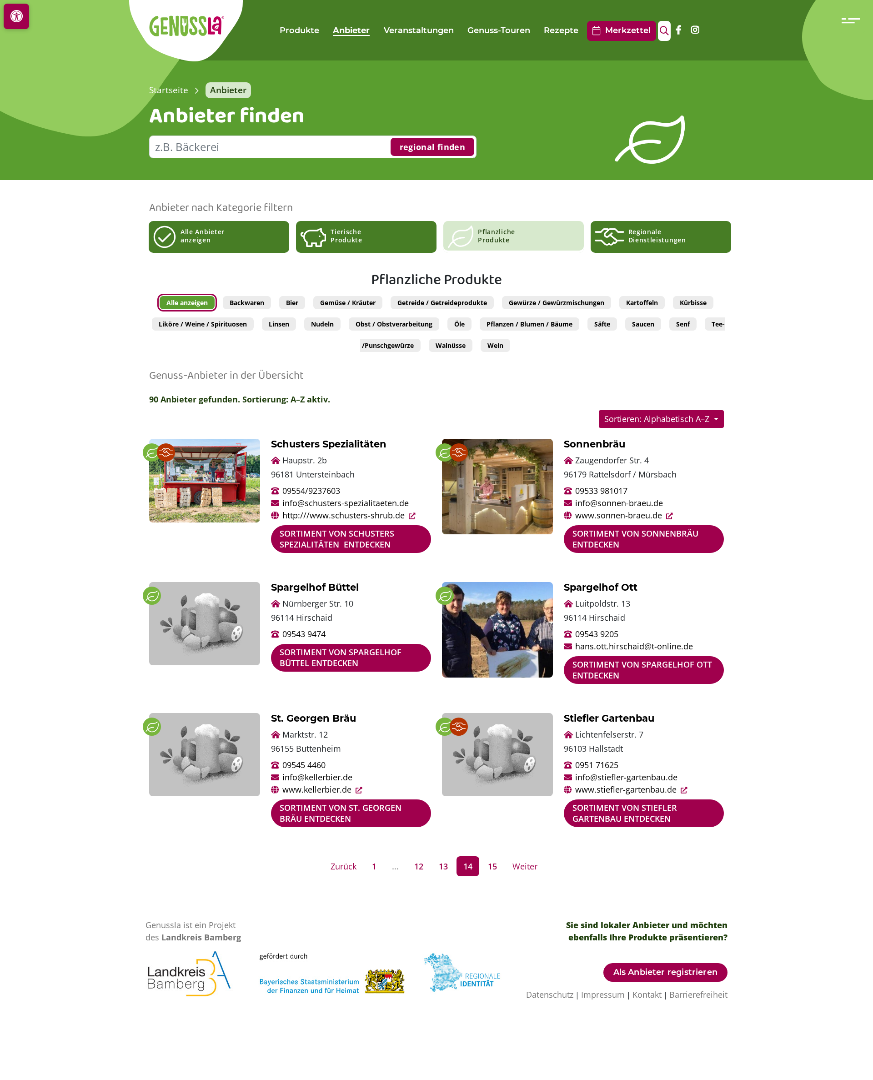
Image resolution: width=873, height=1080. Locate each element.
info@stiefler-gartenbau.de (626, 777)
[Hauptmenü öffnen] (852, 20)
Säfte (602, 324)
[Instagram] (695, 31)
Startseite (168, 90)
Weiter (524, 866)
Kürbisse (693, 302)
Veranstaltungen (419, 30)
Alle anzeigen (187, 302)
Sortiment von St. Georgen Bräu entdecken (340, 813)
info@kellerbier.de (317, 777)
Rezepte (561, 30)
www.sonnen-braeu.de (619, 515)
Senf (683, 324)
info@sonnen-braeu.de (619, 502)
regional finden (432, 146)
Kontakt (647, 994)
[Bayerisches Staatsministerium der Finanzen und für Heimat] (340, 972)
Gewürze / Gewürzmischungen (556, 302)
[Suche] (664, 31)
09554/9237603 (311, 490)
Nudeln (322, 324)
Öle (459, 324)
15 (492, 866)
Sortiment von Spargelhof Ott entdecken (642, 669)
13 (443, 866)
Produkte (299, 30)
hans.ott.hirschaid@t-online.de (634, 646)
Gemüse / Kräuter (348, 302)
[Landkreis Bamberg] (197, 972)
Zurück (343, 866)
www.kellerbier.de (318, 789)
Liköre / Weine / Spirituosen (203, 324)
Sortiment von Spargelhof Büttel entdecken (340, 657)
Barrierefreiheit (698, 994)
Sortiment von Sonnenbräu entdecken (635, 538)
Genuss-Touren (498, 30)
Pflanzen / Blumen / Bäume (529, 324)
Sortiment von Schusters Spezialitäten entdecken (337, 538)
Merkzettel (626, 30)
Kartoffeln (642, 302)
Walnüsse (451, 345)
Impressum (603, 994)
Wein (495, 345)
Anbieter (351, 30)
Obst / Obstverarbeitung (394, 324)
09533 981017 (601, 490)
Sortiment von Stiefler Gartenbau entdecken (624, 813)
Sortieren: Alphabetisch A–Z (658, 418)
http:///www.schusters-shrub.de (344, 515)
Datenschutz (549, 994)
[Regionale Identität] (468, 972)
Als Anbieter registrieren (665, 972)
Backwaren (247, 302)
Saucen (643, 324)
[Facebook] (678, 31)
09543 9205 (596, 633)
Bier (292, 302)
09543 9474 (304, 633)
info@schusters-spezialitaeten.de (345, 502)
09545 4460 (304, 764)
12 (418, 866)
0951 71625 (596, 764)
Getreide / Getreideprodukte (442, 302)
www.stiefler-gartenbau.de (627, 789)
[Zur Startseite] (195, 30)
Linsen (279, 324)
